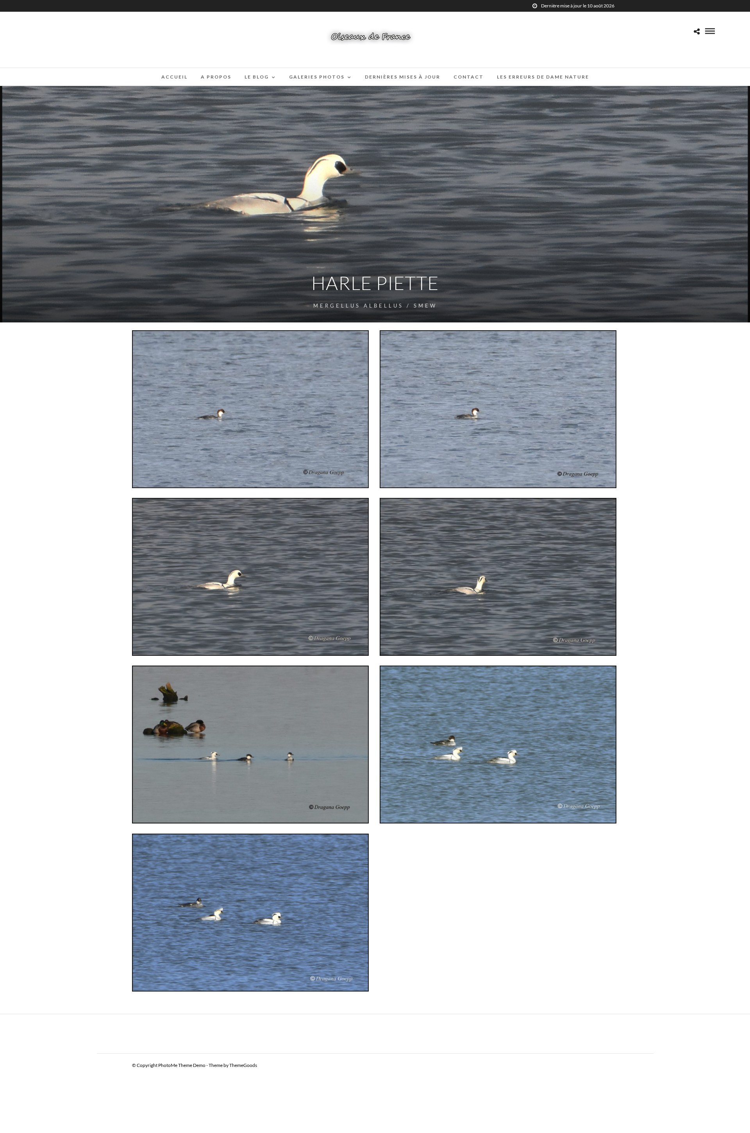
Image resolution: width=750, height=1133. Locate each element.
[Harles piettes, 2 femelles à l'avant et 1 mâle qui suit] (250, 744)
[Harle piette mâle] (250, 577)
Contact (469, 77)
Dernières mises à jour (402, 77)
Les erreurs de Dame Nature (543, 77)
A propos (216, 77)
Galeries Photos (317, 77)
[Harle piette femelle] (250, 409)
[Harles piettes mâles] (498, 744)
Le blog (257, 77)
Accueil (174, 77)
